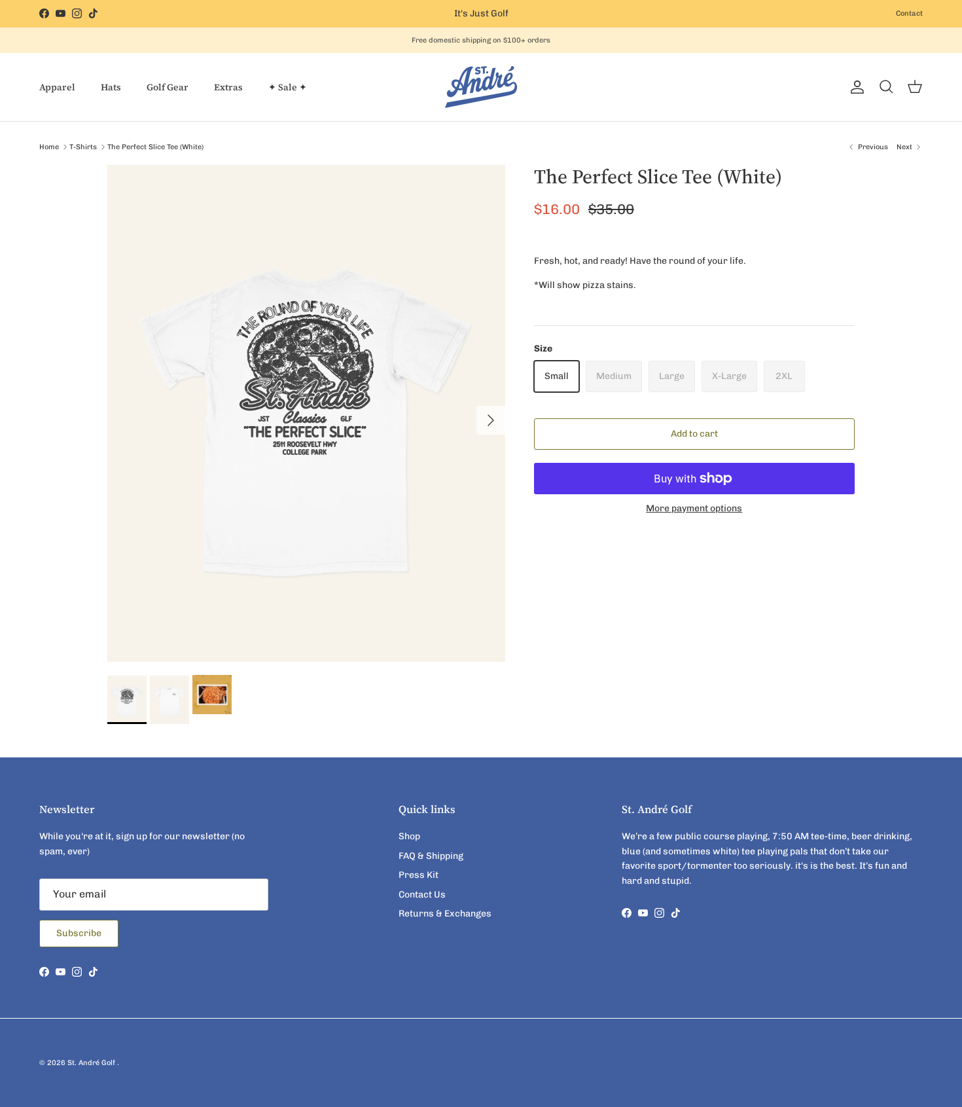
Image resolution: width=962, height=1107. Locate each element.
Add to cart (694, 433)
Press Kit (418, 874)
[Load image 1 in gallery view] (306, 413)
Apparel (57, 87)
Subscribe (78, 933)
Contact (909, 13)
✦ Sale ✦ (287, 87)
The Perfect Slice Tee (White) (155, 147)
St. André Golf (92, 1063)
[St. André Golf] (481, 87)
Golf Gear (167, 87)
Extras (228, 87)
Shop (409, 836)
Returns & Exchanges (445, 913)
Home (49, 147)
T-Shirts (83, 147)
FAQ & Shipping (431, 856)
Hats (111, 87)
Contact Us (422, 894)
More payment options (694, 508)
